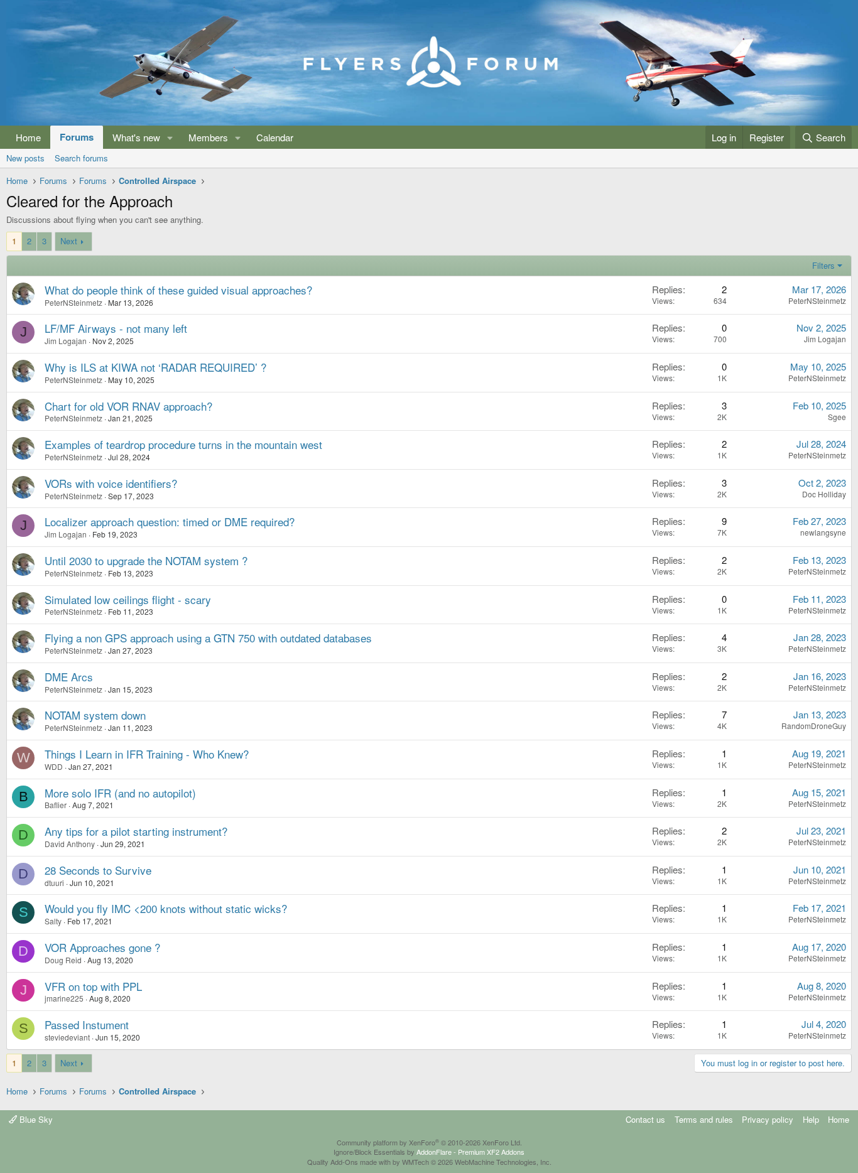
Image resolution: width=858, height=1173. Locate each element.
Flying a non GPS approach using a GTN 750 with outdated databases (208, 638)
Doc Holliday (824, 494)
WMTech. (476, 1162)
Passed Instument (87, 1024)
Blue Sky (35, 1119)
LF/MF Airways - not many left (116, 328)
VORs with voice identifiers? (111, 483)
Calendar (274, 137)
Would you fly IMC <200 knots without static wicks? (166, 908)
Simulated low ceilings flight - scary (128, 599)
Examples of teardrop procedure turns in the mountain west (183, 444)
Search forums (81, 158)
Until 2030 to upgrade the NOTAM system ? (146, 560)
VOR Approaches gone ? (102, 947)
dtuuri (54, 882)
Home (28, 137)
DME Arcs (69, 676)
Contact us (645, 1119)
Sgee (837, 416)
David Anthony (70, 843)
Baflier (56, 804)
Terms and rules (704, 1119)
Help (811, 1119)
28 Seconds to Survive (98, 870)
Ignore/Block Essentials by (429, 1152)
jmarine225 (64, 998)
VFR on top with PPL (93, 986)
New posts (25, 158)
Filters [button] (823, 265)
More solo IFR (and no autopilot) (120, 793)
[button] (170, 137)
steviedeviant (67, 1037)
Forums (77, 137)
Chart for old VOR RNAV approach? (128, 406)
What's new (136, 137)
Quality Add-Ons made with (350, 1162)
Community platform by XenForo (429, 1142)
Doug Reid (63, 959)
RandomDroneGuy (813, 725)
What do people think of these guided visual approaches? (178, 290)
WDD (54, 766)
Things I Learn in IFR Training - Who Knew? (147, 754)
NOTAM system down (95, 715)
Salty (53, 921)
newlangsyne (823, 532)
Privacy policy (767, 1119)
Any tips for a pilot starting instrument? (136, 831)
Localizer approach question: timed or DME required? (170, 521)
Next (68, 241)
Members (208, 137)
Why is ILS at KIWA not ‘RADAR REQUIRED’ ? (155, 367)
